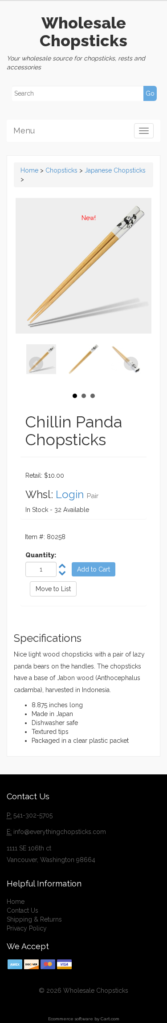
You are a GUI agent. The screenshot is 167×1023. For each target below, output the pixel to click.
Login (70, 494)
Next (131, 364)
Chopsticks (61, 170)
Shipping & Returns (34, 919)
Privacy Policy (27, 928)
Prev (36, 364)
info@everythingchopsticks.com (59, 831)
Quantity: (40, 555)
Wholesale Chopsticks (83, 31)
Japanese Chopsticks (115, 170)
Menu (24, 130)
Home (29, 170)
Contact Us (22, 910)
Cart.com (110, 1018)
